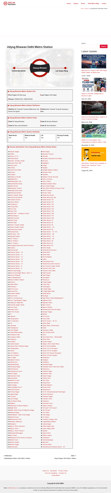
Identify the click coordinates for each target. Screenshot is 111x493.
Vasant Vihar (46, 433)
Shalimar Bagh (47, 371)
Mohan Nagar (14, 444)
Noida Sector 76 (47, 241)
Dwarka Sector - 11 (16, 254)
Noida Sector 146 (48, 213)
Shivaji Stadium (47, 385)
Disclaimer (53, 471)
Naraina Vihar (46, 172)
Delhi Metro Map (93, 3)
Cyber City (13, 211)
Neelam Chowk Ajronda (50, 177)
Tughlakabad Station (49, 421)
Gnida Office (14, 284)
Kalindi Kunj (13, 362)
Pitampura (45, 280)
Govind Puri (14, 291)
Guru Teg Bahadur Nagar (18, 300)
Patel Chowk (46, 273)
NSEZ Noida (46, 248)
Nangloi (44, 168)
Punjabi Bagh (46, 289)
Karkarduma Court (16, 371)
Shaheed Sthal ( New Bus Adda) (53, 367)
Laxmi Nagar (14, 399)
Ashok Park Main (15, 170)
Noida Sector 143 (48, 206)
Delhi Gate (13, 222)
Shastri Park (46, 378)
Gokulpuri (13, 286)
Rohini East (46, 319)
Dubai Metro (56, 475)
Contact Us (62, 473)
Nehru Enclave (47, 179)
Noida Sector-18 (47, 225)
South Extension (47, 394)
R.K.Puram (45, 316)
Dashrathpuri (14, 216)
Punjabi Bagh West (48, 291)
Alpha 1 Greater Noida (17, 161)
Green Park (13, 296)
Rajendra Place (47, 302)
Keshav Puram (14, 380)
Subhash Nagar (47, 396)
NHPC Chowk (47, 190)
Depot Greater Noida (17, 227)
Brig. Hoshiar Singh (16, 195)
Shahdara (45, 362)
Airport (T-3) (14, 156)
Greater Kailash (15, 293)
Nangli (44, 165)
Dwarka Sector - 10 (16, 252)
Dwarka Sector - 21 (16, 264)
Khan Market (14, 383)
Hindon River (14, 309)
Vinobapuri (46, 437)
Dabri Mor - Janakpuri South (19, 213)
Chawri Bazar (14, 202)
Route (83, 3)
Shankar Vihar (47, 373)
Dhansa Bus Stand (16, 229)
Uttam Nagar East (48, 426)
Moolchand (13, 447)
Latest (104, 3)
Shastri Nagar (46, 376)
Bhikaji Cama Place (16, 190)
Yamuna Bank (47, 444)
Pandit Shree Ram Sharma (51, 264)
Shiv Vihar (45, 380)
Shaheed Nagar (47, 364)
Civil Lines (13, 209)
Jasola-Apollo (14, 344)
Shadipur (45, 360)
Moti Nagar (46, 151)
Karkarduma (14, 369)
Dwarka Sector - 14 (16, 261)
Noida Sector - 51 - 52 (49, 232)
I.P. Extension (14, 321)
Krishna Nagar (14, 392)
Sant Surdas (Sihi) (48, 332)
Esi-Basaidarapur (15, 277)
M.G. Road (13, 435)
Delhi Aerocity (14, 218)
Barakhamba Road (16, 184)
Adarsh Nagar (14, 151)
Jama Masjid (14, 330)
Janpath (12, 341)
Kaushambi (13, 378)
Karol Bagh (13, 373)
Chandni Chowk (15, 200)
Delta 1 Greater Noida (17, 225)
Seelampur (46, 357)
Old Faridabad (46, 257)
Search (84, 43)
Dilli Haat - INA (15, 234)
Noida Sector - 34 (48, 227)
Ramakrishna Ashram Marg (51, 309)
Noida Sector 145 (48, 211)
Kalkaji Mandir (14, 364)
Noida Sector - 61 (48, 236)
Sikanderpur (46, 389)
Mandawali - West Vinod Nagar (20, 415)
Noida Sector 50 (47, 229)
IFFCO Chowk (14, 312)
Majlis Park (13, 408)
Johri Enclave (14, 355)
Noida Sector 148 (48, 218)
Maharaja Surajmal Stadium (19, 405)
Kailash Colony (15, 360)
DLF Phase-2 (14, 241)
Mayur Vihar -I (15, 428)
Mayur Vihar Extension (17, 426)
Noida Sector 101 (48, 200)
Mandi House (14, 417)
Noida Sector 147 (48, 216)
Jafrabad (13, 325)
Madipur (12, 403)
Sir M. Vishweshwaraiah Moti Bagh (53, 392)
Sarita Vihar (46, 339)
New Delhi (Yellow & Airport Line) (53, 188)
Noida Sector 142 (48, 204)
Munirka (45, 161)
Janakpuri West (15, 337)
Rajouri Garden (47, 307)
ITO (11, 323)
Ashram (12, 172)
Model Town (14, 440)
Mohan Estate (14, 442)
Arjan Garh (13, 165)
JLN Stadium (14, 353)
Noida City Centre (48, 195)
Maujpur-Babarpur (16, 421)
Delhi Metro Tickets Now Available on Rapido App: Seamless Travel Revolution (94, 165)
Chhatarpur (13, 204)
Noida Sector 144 (48, 209)
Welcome (45, 442)
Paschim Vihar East (48, 268)
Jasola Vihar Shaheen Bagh (19, 346)
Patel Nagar (46, 275)
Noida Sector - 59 (48, 234)
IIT (11, 314)
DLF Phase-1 (14, 238)
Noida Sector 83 (47, 245)
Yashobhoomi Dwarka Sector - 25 (53, 447)
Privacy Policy (63, 471)
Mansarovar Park (15, 419)
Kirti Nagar (13, 385)
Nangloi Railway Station (50, 170)
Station (75, 3)
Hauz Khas (13, 307)
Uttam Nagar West (48, 428)
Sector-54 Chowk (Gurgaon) (51, 353)
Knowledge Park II (16, 387)
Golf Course (14, 289)
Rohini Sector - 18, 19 (49, 321)
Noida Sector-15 (47, 220)
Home (69, 3)
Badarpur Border (15, 177)
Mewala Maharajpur (16, 433)
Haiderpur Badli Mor (16, 302)
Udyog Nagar (46, 424)
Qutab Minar (46, 293)
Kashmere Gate (15, 376)
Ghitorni (12, 282)
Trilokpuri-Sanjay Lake (49, 419)
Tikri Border (46, 410)
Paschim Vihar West (48, 271)
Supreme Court (47, 403)
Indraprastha (14, 319)
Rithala (44, 314)
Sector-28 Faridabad (49, 346)
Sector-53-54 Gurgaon (49, 351)
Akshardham (14, 158)
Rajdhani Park (46, 300)
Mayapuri (13, 424)
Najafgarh (45, 163)
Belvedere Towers (16, 188)
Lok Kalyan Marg (15, 401)
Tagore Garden (47, 405)
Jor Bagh (13, 357)
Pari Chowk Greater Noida (51, 266)
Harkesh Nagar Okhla (17, 305)
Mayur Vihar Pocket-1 (17, 431)
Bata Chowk (14, 186)
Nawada (45, 174)
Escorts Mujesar (15, 275)
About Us (45, 471)
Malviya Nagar (14, 412)
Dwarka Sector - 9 (16, 268)
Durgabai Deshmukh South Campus (22, 245)
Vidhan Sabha (47, 435)
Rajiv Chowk (46, 305)
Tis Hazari (45, 417)
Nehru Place (46, 181)
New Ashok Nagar (48, 186)
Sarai (44, 334)
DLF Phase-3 (14, 243)
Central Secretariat (16, 197)
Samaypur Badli (47, 330)
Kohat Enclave (14, 389)
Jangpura (13, 339)
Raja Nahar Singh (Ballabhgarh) (52, 298)
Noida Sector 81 (47, 243)
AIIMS (12, 154)
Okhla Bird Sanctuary (49, 250)
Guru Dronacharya (16, 298)
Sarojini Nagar (47, 341)
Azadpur (13, 174)
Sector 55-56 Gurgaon (49, 355)
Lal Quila (12, 396)
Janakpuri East (15, 334)
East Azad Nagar (15, 271)
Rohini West (46, 323)
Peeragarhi (46, 277)
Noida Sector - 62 (48, 238)
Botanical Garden (15, 193)
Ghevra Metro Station (17, 280)
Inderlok (12, 316)
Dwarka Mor (14, 250)
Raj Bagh (45, 296)
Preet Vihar (46, 284)
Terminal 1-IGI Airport (49, 408)
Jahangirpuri (14, 328)
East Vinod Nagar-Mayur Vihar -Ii (21, 273)
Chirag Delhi (14, 206)
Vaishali (44, 431)
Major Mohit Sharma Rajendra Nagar (22, 410)
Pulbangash (46, 286)
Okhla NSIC (46, 252)
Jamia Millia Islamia (16, 332)
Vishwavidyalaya (47, 440)
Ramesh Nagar (47, 312)
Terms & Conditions (51, 473)
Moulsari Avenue (48, 154)
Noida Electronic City (49, 197)
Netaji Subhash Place (49, 184)
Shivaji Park (46, 383)
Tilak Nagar (46, 415)
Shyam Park (46, 387)
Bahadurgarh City (15, 181)
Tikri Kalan (45, 412)
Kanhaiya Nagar (15, 367)
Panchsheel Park (48, 261)
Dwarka (12, 248)
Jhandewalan (14, 348)
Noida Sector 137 (48, 202)
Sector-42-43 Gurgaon (50, 348)
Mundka (45, 156)
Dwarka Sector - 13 (16, 259)
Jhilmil (12, 351)
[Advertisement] (55, 22)
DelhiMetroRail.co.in (12, 488)
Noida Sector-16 (47, 222)
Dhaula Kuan (14, 232)
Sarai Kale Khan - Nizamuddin (52, 337)
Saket (44, 328)
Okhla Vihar (46, 254)
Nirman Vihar (46, 193)
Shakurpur (46, 369)
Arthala (12, 168)
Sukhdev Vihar (47, 399)
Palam (44, 259)
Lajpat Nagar (14, 394)
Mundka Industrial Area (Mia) (52, 158)
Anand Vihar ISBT (16, 163)
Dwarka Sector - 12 (16, 257)
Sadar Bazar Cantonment (50, 325)
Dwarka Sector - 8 (16, 266)
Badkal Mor (13, 179)
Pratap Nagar (46, 282)
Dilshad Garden (15, 236)
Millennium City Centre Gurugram (21, 437)
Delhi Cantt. (13, 220)
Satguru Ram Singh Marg (50, 344)
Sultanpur (45, 401)
